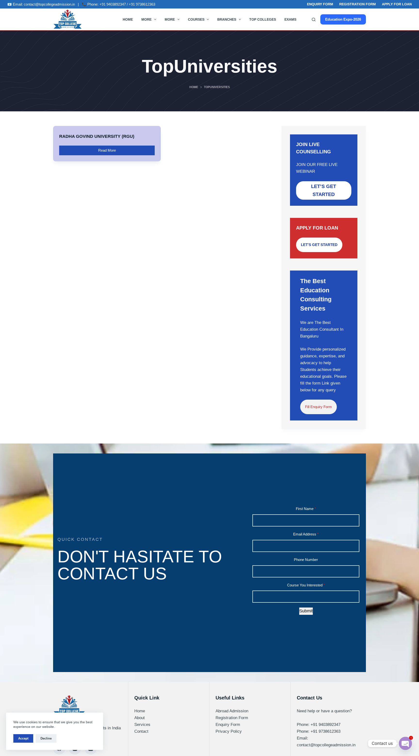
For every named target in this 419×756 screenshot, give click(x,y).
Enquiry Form (320, 4)
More (146, 19)
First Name (306, 509)
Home (128, 19)
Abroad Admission (232, 711)
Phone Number (306, 560)
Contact (141, 731)
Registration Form (357, 4)
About (139, 717)
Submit (306, 610)
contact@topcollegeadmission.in (49, 4)
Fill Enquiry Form (318, 407)
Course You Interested (306, 585)
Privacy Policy (229, 731)
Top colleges (262, 19)
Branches (226, 19)
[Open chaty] (405, 743)
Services (142, 724)
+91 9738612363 (142, 4)
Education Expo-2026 (343, 19)
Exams (290, 19)
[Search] (313, 19)
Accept (23, 738)
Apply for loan (397, 4)
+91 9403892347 (112, 4)
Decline (46, 738)
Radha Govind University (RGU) (96, 136)
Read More (110, 149)
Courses (196, 19)
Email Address (306, 534)
